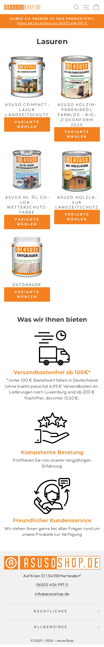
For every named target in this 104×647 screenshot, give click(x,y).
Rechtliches (50, 611)
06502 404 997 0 (52, 584)
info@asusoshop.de (52, 593)
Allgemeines (50, 627)
